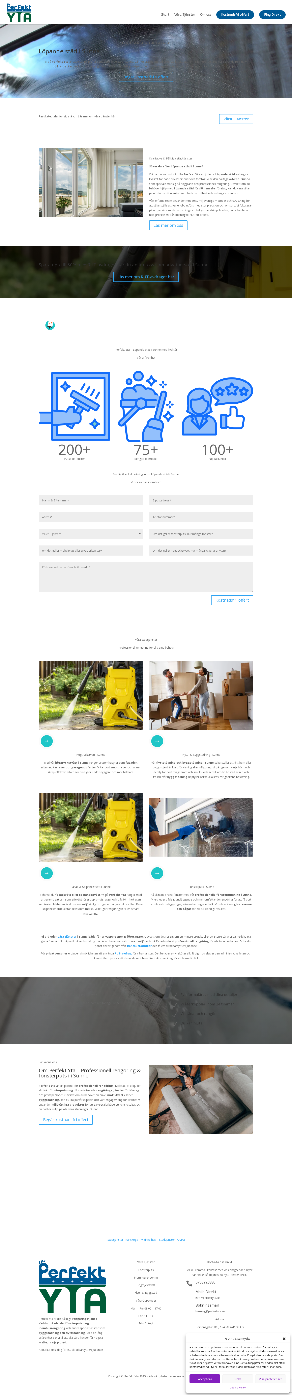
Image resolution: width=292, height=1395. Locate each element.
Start (165, 14)
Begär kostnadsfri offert (146, 77)
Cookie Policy (238, 1387)
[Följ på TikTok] (66, 1358)
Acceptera (205, 1379)
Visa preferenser (270, 1379)
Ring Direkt (272, 14)
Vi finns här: (148, 1239)
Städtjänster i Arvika (172, 1239)
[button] (284, 1339)
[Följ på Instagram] (58, 1358)
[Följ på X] (50, 1358)
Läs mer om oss (168, 225)
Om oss (205, 14)
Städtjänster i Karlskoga (122, 1239)
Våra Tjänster (184, 14)
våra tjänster (67, 936)
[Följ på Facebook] (42, 1358)
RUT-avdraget (102, 265)
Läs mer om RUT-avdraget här (146, 276)
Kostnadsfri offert (235, 14)
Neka (237, 1379)
